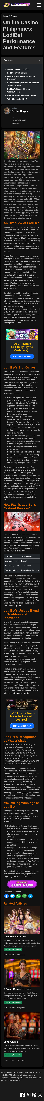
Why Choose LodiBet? (17, 99)
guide (18, 605)
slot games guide (21, 693)
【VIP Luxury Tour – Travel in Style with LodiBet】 (22, 716)
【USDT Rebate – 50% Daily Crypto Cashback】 (22, 347)
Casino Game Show (15, 936)
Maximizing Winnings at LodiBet (21, 95)
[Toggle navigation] (39, 5)
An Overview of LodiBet (18, 69)
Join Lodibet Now (22, 356)
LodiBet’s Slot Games (17, 73)
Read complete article (13, 949)
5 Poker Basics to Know (17, 989)
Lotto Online (11, 1041)
